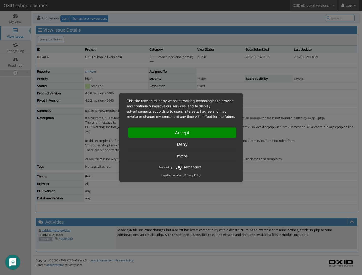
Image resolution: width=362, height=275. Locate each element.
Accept (182, 132)
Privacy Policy (192, 175)
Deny (182, 144)
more (182, 155)
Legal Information (171, 175)
